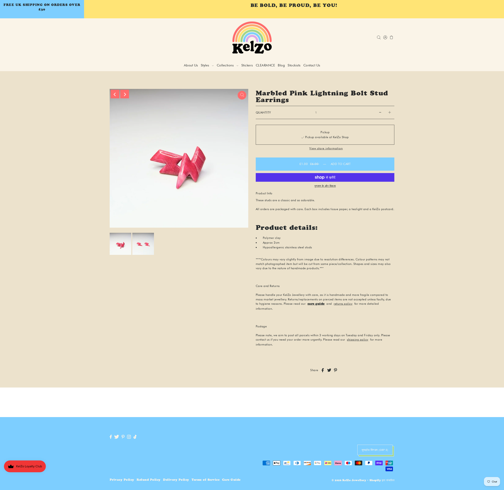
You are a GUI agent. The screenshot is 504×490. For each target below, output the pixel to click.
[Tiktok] (135, 437)
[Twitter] (116, 437)
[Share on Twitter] (329, 370)
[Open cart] (392, 37)
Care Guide (231, 480)
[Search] (379, 37)
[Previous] (115, 94)
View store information (326, 148)
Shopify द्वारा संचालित (382, 480)
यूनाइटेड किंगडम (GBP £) (375, 449)
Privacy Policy (122, 480)
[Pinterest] (123, 437)
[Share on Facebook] (323, 370)
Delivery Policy (176, 480)
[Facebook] (111, 437)
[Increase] (389, 112)
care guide (316, 304)
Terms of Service (206, 480)
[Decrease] (380, 112)
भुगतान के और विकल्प (325, 185)
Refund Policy (149, 480)
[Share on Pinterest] (335, 370)
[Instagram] (129, 437)
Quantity (263, 112)
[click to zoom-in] (242, 95)
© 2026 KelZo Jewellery (349, 480)
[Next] (124, 94)
